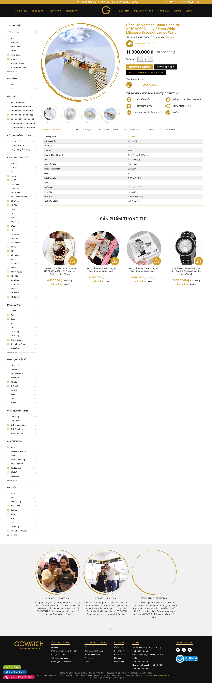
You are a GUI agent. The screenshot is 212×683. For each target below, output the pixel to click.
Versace (131, 137)
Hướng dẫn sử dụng (82, 130)
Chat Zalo (13, 667)
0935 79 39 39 (146, 675)
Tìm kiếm (198, 1)
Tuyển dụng (89, 658)
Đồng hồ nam (38, 11)
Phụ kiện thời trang (143, 11)
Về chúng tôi (89, 647)
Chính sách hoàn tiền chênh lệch (64, 651)
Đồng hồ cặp (72, 11)
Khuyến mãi (124, 11)
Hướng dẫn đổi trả (58, 654)
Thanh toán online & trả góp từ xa (146, 73)
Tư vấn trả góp (165, 67)
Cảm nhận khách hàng (94, 651)
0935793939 (150, 84)
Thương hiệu (21, 11)
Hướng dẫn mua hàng (59, 658)
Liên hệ (189, 11)
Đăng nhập (171, 2)
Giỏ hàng (187, 2)
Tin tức (177, 11)
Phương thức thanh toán (162, 130)
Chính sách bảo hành (107, 130)
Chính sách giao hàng (133, 130)
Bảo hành (54, 647)
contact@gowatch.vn (167, 675)
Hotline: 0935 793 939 (20, 677)
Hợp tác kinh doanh (92, 654)
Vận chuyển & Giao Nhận (61, 662)
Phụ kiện (117, 658)
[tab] (52, 129)
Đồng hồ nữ (55, 11)
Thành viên (163, 11)
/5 (66, 284)
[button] (111, 629)
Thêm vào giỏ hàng (139, 67)
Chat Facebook (16, 672)
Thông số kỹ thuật (52, 130)
